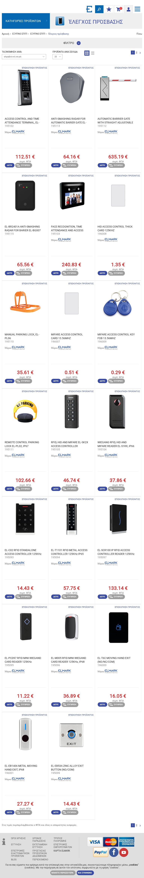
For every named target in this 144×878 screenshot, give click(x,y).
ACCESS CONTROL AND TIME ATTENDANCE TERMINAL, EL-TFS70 (22, 120)
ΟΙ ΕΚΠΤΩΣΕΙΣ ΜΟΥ (109, 9)
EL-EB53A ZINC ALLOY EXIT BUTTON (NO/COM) (67, 767)
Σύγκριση (25, 165)
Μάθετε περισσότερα (62, 873)
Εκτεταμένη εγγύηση (39, 846)
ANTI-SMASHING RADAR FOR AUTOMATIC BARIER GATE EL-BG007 (68, 120)
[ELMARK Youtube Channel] (123, 856)
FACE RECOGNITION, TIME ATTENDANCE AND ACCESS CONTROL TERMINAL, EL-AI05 (69, 228)
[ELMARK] (89, 9)
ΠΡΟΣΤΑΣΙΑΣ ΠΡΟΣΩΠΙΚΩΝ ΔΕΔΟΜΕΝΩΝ (39, 853)
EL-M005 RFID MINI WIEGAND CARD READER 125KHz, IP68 (68, 659)
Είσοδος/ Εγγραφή (128, 8)
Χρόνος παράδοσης (39, 839)
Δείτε (9, 165)
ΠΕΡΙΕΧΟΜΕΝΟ (40, 859)
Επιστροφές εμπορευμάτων (63, 846)
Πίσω (139, 34)
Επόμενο (140, 53)
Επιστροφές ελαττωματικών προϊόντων (20, 853)
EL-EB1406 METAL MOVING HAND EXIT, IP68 (21, 767)
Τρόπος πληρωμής (60, 839)
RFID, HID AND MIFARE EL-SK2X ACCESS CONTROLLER (69, 444)
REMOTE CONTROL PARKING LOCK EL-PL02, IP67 (22, 444)
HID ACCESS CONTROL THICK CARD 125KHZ (115, 228)
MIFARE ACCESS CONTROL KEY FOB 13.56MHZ (116, 336)
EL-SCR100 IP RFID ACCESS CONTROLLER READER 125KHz (116, 552)
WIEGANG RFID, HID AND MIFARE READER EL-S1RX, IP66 (116, 444)
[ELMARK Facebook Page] (113, 856)
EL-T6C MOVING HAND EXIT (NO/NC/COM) (114, 659)
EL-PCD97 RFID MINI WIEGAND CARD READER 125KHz (23, 659)
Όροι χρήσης (18, 838)
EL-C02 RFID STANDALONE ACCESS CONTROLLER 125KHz (23, 552)
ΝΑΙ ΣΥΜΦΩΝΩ (85, 873)
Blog (13, 859)
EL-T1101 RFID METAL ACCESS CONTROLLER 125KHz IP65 (69, 552)
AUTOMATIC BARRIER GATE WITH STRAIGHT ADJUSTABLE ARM (115, 120)
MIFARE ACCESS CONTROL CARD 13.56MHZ (67, 336)
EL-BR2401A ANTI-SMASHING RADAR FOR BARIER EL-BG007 (23, 228)
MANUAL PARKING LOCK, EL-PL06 (22, 336)
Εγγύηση (16, 844)
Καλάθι (117, 9)
